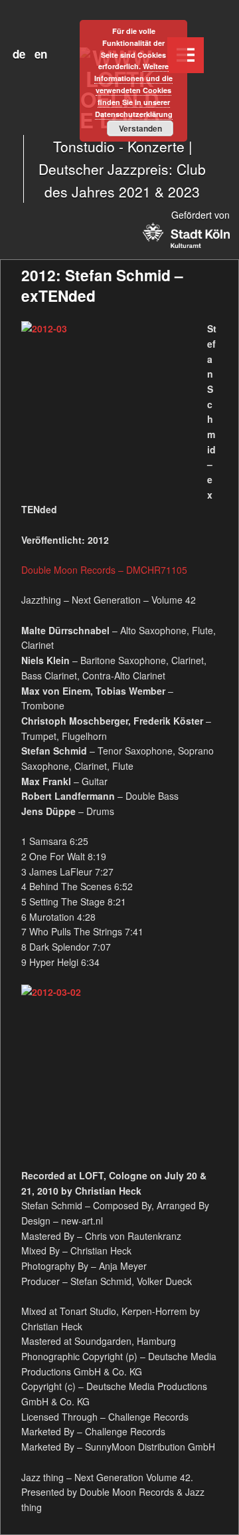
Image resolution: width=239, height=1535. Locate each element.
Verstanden (140, 128)
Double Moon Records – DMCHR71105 (104, 569)
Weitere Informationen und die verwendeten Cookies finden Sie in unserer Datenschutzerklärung (133, 89)
